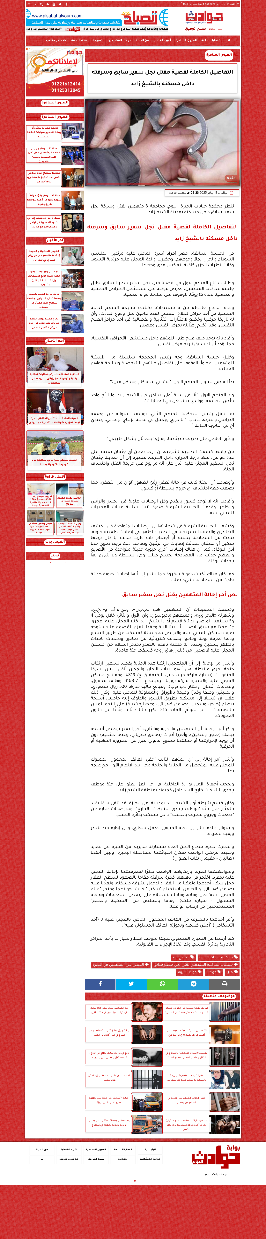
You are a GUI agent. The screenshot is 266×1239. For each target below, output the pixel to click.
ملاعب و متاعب (56, 40)
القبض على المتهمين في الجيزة (119, 965)
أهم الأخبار (55, 341)
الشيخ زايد (181, 958)
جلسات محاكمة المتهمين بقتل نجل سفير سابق (194, 965)
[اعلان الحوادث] (55, 96)
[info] (35, 4)
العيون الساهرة (185, 40)
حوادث (212, 972)
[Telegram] (193, 984)
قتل (230, 972)
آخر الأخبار (55, 240)
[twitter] (60, 4)
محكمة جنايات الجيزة (216, 958)
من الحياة (142, 40)
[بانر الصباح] (97, 17)
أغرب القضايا (162, 40)
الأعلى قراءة (55, 477)
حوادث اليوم (188, 972)
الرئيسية (150, 1150)
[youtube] (54, 4)
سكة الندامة (79, 40)
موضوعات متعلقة (219, 996)
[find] (41, 4)
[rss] (48, 4)
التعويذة (98, 40)
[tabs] (29, 4)
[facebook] (66, 4)
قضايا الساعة (210, 40)
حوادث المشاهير (120, 40)
